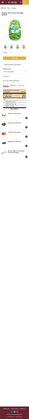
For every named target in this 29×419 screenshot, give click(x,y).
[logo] (12, 2)
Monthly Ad (6, 408)
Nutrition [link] (6, 85)
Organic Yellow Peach (14, 132)
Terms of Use (18, 416)
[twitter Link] (15, 412)
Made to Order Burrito (14, 113)
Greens (14, 8)
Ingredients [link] (13, 85)
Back (4, 8)
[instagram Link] (17, 412)
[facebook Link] (12, 412)
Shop (8, 8)
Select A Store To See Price (13, 64)
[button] (5, 46)
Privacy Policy (10, 416)
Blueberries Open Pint (14, 141)
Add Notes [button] (6, 76)
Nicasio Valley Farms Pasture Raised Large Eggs (16, 151)
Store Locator (14, 408)
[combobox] (14, 71)
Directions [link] (21, 85)
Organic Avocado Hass (14, 123)
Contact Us (23, 408)
